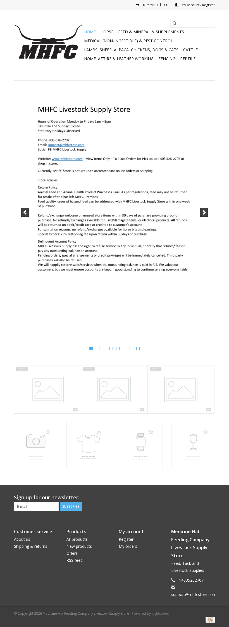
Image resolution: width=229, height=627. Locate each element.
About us (22, 539)
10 (144, 348)
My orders (128, 546)
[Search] (174, 23)
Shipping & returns (30, 546)
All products (77, 539)
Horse (107, 31)
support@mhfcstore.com (193, 594)
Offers (72, 553)
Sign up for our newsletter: (46, 497)
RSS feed (74, 560)
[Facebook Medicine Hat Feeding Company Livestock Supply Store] (210, 497)
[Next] (204, 212)
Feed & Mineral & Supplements (151, 31)
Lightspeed (160, 613)
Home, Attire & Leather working (119, 58)
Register (126, 539)
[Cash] (209, 619)
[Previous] (25, 212)
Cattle (190, 49)
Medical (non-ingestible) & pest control (128, 40)
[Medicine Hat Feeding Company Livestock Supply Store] (48, 41)
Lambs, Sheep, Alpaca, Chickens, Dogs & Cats (131, 49)
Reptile (187, 58)
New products (79, 546)
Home (90, 31)
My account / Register (198, 5)
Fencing (166, 58)
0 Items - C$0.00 (155, 5)
